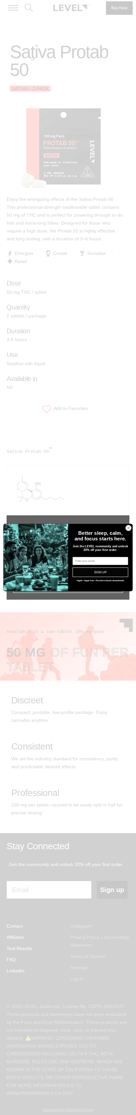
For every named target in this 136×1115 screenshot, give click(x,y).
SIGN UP (100, 572)
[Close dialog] (128, 528)
